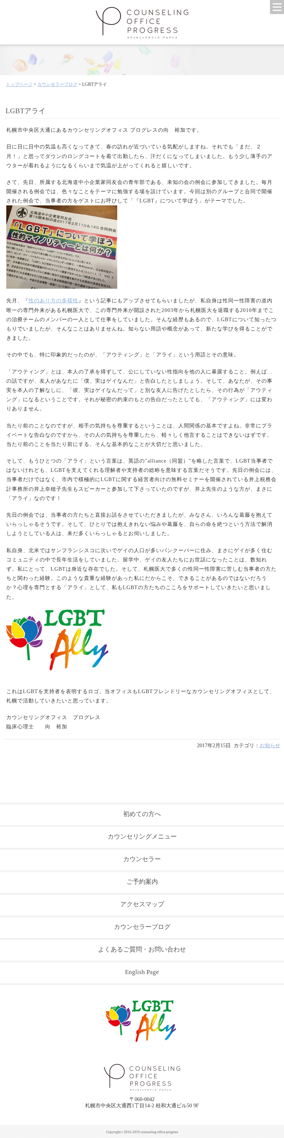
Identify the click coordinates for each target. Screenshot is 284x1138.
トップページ (19, 84)
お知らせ (270, 745)
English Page (142, 972)
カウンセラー (142, 859)
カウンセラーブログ (57, 84)
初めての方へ (142, 814)
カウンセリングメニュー (142, 836)
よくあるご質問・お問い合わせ (142, 949)
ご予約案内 (142, 881)
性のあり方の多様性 (53, 300)
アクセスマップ (142, 904)
